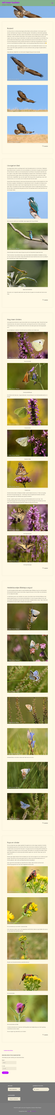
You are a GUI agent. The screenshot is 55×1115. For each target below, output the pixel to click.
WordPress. (33, 1111)
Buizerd (10, 28)
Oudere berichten (8, 1050)
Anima (28, 1111)
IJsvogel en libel (13, 166)
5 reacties (46, 568)
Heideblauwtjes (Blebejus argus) (19, 588)
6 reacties (46, 146)
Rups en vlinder (13, 843)
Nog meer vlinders (14, 320)
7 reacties (46, 299)
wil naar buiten (10, 2)
